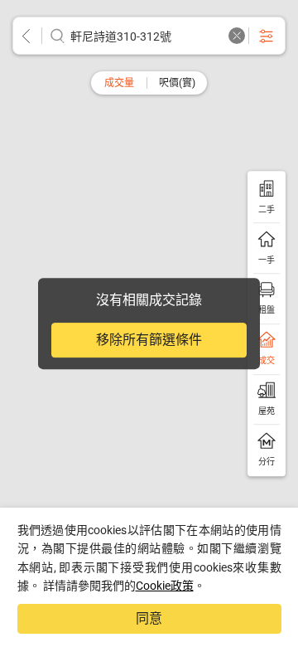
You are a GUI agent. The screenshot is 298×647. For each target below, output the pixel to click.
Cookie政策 (165, 585)
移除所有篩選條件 (149, 340)
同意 (149, 618)
